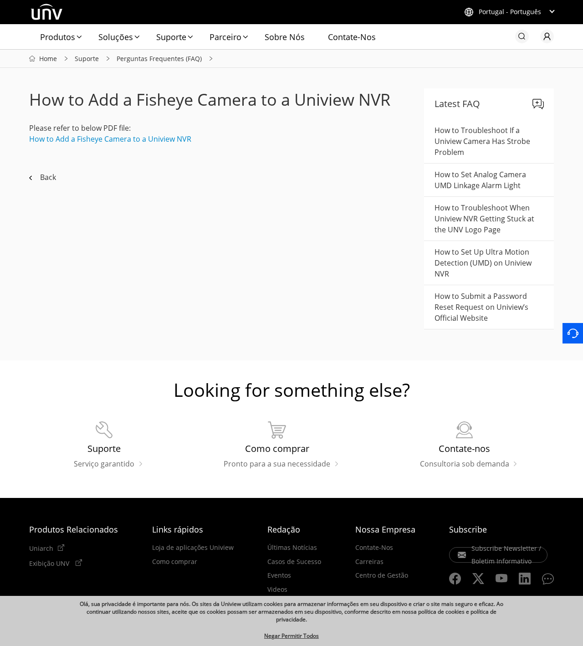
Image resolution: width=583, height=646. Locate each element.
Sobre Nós (285, 36)
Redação (283, 529)
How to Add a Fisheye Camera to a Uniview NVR (110, 139)
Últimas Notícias (292, 547)
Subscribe (468, 529)
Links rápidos (177, 529)
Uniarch (41, 548)
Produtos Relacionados (73, 529)
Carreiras (369, 562)
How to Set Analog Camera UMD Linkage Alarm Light (480, 179)
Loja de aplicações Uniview (193, 547)
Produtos (57, 36)
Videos (277, 589)
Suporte (171, 36)
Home (48, 58)
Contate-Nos (352, 36)
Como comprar (174, 562)
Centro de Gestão (381, 575)
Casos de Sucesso (294, 562)
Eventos (279, 575)
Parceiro (225, 36)
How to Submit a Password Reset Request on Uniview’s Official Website (481, 307)
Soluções (115, 36)
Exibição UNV (50, 563)
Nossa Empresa (385, 529)
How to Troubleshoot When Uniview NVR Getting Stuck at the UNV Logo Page (484, 219)
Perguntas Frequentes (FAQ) (159, 58)
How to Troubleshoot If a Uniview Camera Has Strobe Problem (482, 141)
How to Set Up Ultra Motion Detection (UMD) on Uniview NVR (483, 263)
